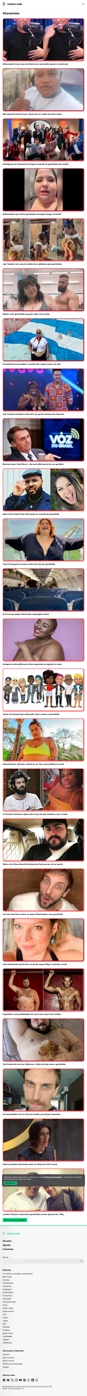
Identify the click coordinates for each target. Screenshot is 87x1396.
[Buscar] (81, 1261)
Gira (4, 1314)
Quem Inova (8, 1333)
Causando (7, 1286)
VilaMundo (7, 1343)
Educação (7, 1299)
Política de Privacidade (52, 1177)
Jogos (5, 1320)
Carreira (6, 1280)
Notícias (6, 1327)
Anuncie (6, 1354)
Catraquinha (8, 1283)
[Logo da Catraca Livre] (12, 4)
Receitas (7, 1241)
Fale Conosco (8, 1357)
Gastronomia (8, 1311)
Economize (7, 1295)
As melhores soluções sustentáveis (18, 1274)
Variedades (7, 1336)
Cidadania (7, 1289)
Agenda (6, 1245)
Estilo (5, 1305)
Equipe (6, 1367)
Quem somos (8, 1360)
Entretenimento (9, 1302)
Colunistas (8, 1249)
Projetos (6, 1330)
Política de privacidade (12, 1364)
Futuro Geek (8, 1308)
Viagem (6, 1339)
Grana (5, 1317)
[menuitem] (43, 1242)
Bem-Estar (7, 1277)
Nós (4, 1324)
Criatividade (8, 1292)
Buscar (5, 1257)
